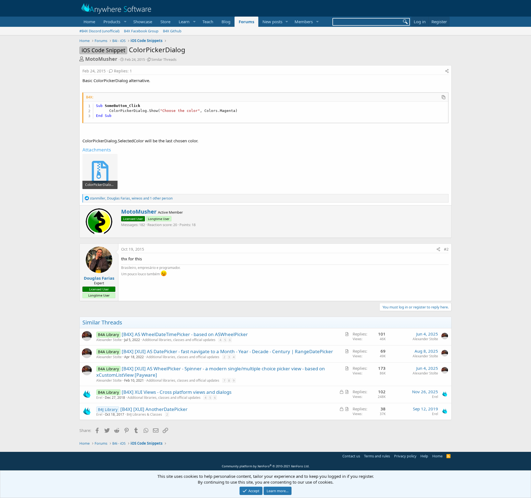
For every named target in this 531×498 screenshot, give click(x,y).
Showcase (142, 21)
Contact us (351, 456)
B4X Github (172, 30)
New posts (272, 21)
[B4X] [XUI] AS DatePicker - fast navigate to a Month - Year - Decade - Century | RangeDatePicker (227, 351)
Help (424, 456)
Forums (246, 21)
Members (304, 21)
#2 (446, 249)
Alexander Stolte (109, 339)
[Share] (447, 71)
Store (165, 21)
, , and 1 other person (131, 198)
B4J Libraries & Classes (144, 414)
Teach (207, 21)
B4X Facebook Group (141, 30)
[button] (114, 22)
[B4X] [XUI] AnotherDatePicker (154, 409)
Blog (226, 21)
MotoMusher (101, 59)
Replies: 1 (123, 71)
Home (89, 21)
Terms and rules (377, 456)
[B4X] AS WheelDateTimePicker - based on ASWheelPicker (185, 334)
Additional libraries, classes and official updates (178, 339)
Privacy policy (405, 456)
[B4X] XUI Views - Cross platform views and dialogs (176, 392)
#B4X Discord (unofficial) (99, 30)
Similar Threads (163, 59)
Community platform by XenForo (265, 466)
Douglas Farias (99, 278)
